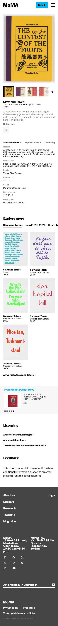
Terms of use (28, 608)
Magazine (9, 521)
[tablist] (29, 91)
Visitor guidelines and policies (19, 613)
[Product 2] (7, 411)
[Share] (6, 130)
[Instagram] (6, 557)
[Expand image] (29, 48)
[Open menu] (53, 5)
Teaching (9, 514)
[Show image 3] (32, 91)
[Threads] (6, 562)
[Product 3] (9, 411)
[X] (24, 557)
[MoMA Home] (10, 5)
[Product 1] (5, 411)
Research (9, 508)
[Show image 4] (44, 91)
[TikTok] (15, 562)
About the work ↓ (12, 142)
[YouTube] (15, 568)
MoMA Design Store (22, 389)
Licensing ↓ (51, 142)
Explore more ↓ (33, 142)
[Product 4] (11, 411)
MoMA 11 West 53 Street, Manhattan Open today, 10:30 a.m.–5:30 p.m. (15, 544)
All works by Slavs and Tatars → (19, 375)
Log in (51, 495)
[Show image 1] (8, 91)
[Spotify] (24, 562)
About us (9, 495)
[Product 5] (13, 411)
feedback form (32, 475)
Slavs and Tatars (13, 101)
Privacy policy (10, 608)
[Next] (52, 91)
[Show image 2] (20, 91)
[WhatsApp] (6, 568)
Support (8, 501)
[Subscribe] (53, 584)
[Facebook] (15, 557)
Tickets (42, 5)
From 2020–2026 (35, 225)
